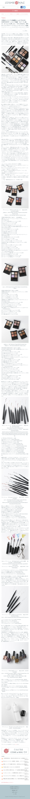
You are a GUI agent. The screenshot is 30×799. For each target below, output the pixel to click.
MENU (15, 10)
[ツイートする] (24, 7)
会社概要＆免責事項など (14, 786)
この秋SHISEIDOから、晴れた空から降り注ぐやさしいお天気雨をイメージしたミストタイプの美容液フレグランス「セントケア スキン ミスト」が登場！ (16, 758)
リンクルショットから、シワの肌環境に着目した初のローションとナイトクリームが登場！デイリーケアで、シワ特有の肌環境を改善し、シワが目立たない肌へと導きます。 (16, 772)
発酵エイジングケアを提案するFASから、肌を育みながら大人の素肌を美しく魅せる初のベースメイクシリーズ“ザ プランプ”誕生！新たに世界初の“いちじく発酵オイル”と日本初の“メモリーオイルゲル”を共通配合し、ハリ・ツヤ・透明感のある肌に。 (16, 764)
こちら (16, 744)
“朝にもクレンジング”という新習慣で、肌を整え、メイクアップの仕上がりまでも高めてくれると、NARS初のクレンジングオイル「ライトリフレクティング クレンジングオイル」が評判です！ (16, 761)
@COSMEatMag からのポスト (7, 782)
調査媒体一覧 (14, 790)
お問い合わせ (14, 792)
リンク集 (14, 793)
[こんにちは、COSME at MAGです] (15, 754)
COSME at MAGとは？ (14, 788)
